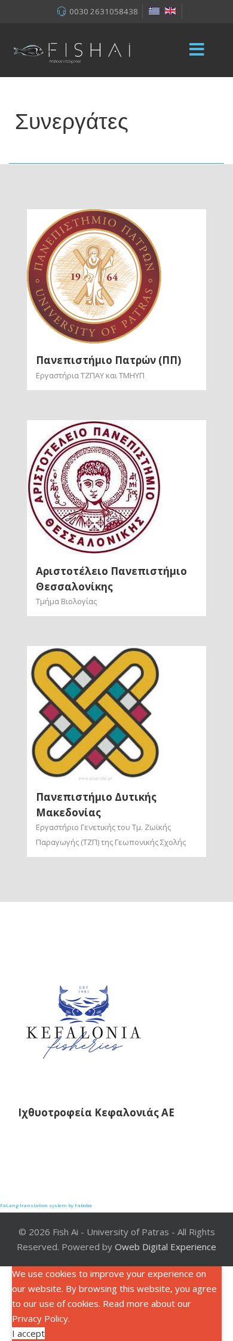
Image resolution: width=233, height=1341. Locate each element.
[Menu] (197, 50)
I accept (28, 1333)
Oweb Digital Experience (165, 1247)
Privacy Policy (40, 1318)
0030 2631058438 (103, 11)
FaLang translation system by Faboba (46, 1205)
